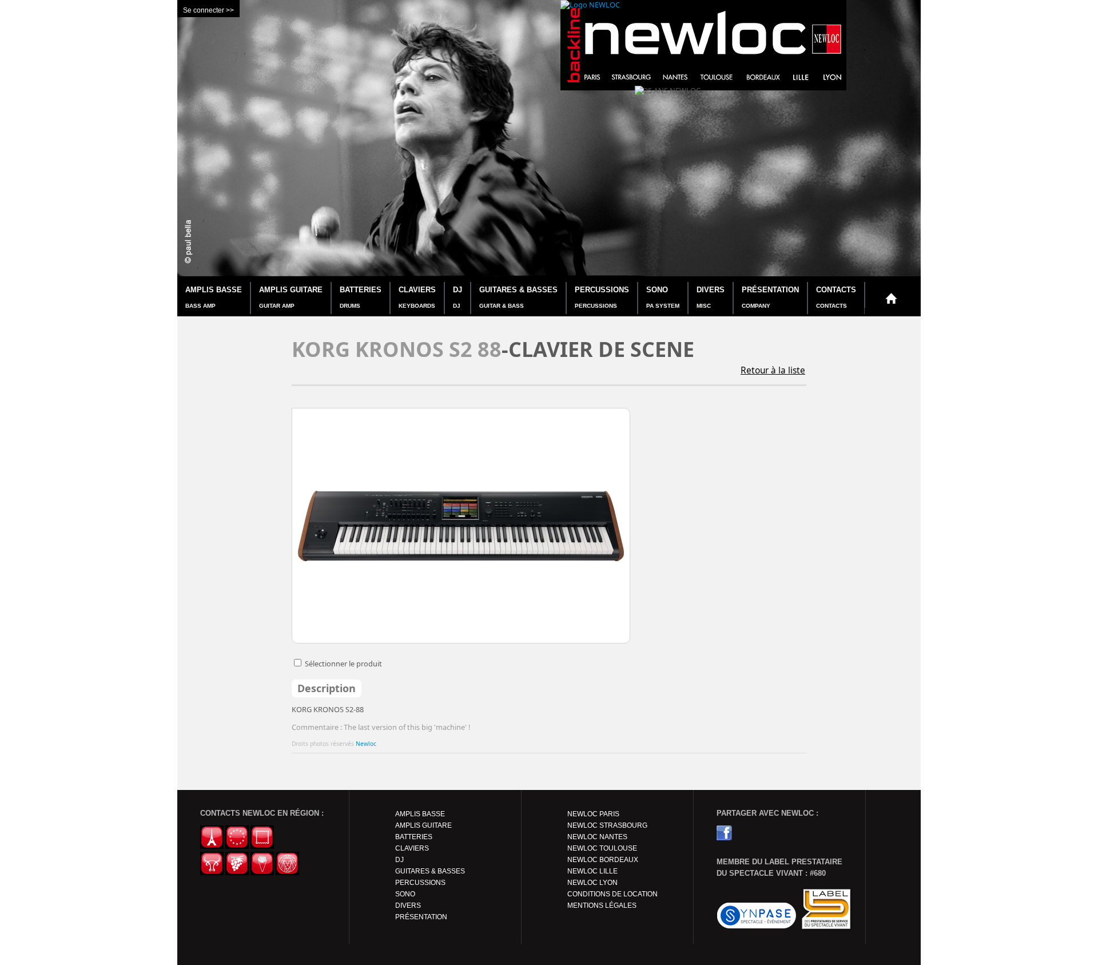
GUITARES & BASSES (518, 297)
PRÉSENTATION (770, 297)
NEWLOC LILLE (592, 871)
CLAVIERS (417, 297)
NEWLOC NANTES (597, 837)
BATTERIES (360, 297)
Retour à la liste (773, 370)
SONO (662, 297)
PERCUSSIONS (602, 297)
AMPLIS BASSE (213, 297)
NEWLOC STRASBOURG (607, 825)
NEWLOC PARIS (593, 814)
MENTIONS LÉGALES (601, 906)
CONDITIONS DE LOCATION (612, 894)
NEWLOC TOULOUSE (602, 848)
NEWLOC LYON (592, 883)
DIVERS (711, 297)
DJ (457, 297)
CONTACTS (836, 297)
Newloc (366, 744)
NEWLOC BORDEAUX (602, 860)
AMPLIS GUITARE (291, 297)
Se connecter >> (208, 10)
